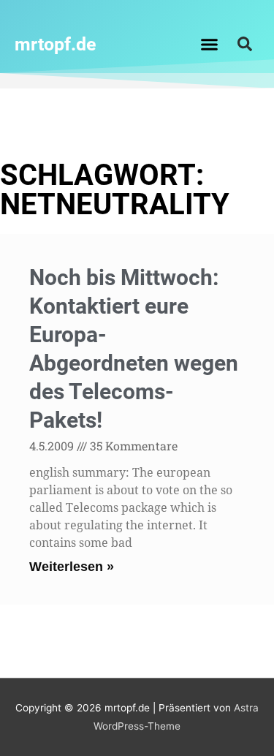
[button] (209, 44)
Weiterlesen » (71, 566)
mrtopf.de (55, 44)
